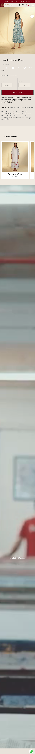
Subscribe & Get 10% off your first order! (17, 1)
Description (5, 107)
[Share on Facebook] (13, 68)
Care (18, 107)
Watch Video (17, 565)
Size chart (30, 76)
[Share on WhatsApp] (7, 68)
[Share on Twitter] (19, 68)
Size (22, 107)
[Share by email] (30, 68)
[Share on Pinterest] (25, 68)
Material (13, 107)
